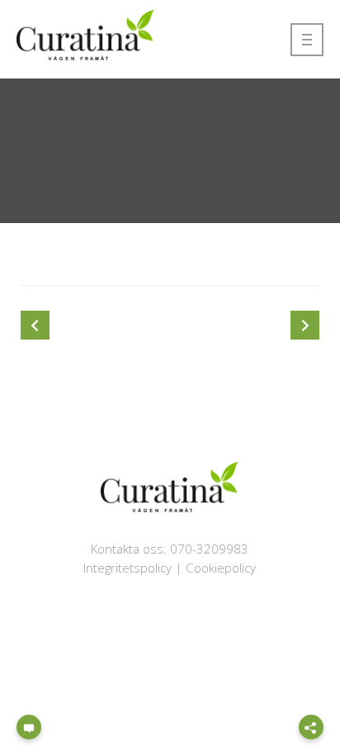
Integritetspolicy (127, 567)
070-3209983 (209, 548)
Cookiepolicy (221, 567)
